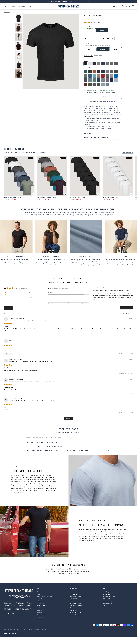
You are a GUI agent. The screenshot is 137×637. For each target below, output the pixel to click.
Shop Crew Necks (127, 152)
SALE (30, 6)
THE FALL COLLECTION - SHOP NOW (69, 1)
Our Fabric (106, 594)
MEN (6, 6)
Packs (38, 594)
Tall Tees (40, 598)
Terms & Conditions (76, 612)
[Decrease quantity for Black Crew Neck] (85, 97)
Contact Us (73, 594)
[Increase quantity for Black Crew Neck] (89, 97)
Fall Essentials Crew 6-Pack (46, 197)
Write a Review (127, 308)
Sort (119, 313)
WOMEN (13, 6)
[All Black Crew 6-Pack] (85, 176)
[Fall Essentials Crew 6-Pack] (52, 176)
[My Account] (126, 6)
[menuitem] (7, 6)
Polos (38, 601)
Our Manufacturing (109, 596)
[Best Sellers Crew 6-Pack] (19, 176)
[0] (132, 6)
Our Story (106, 592)
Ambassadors (106, 608)
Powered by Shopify (40, 629)
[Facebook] (5, 613)
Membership (73, 598)
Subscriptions (107, 601)
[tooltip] (103, 287)
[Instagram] (14, 613)
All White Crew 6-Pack (110, 197)
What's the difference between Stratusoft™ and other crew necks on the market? (58, 450)
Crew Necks (7, 11)
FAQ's (71, 601)
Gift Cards (40, 617)
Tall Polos (40, 603)
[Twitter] (10, 613)
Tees (38, 592)
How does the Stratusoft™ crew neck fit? (42, 442)
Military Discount (76, 605)
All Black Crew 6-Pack (77, 197)
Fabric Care (88, 133)
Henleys (39, 610)
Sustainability (108, 603)
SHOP (38, 588)
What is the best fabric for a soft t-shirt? (44, 438)
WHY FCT (115, 6)
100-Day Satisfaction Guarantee (96, 137)
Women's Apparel (42, 605)
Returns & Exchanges (76, 596)
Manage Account (75, 592)
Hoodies (39, 612)
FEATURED (22, 6)
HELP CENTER (74, 588)
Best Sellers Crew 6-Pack (12, 197)
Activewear (40, 608)
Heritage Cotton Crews (44, 596)
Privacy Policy (75, 614)
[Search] (129, 6)
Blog (104, 605)
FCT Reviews (74, 610)
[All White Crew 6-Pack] (118, 176)
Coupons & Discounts (76, 603)
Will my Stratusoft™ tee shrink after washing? (44, 446)
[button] (92, 22)
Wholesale (73, 608)
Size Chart (106, 598)
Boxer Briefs (41, 614)
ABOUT (104, 588)
